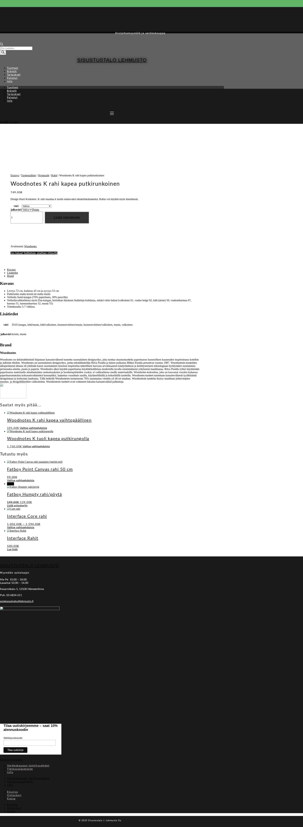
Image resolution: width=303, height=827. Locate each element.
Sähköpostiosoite (13, 738)
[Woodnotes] (13, 397)
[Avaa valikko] (111, 113)
